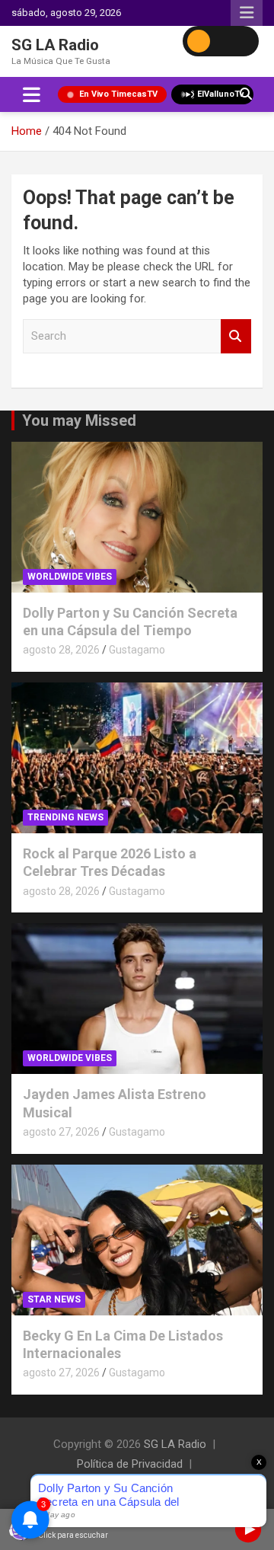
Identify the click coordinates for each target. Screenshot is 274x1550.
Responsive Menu (247, 13)
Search (236, 336)
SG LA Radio (55, 45)
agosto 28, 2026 (61, 650)
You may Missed (79, 420)
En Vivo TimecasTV (118, 94)
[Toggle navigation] (31, 94)
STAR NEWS (54, 1299)
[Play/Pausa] (248, 1529)
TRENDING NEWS (65, 817)
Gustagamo (137, 650)
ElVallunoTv (220, 94)
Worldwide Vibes (69, 576)
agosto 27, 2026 (61, 1132)
